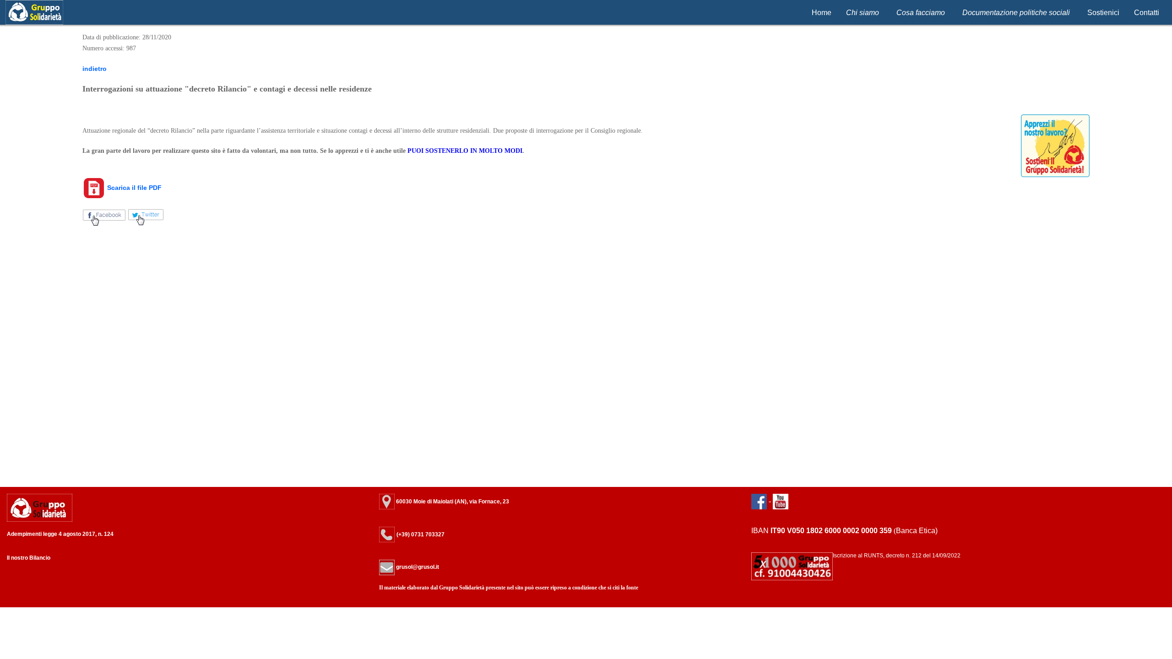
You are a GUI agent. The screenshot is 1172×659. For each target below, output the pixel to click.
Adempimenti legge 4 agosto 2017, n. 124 (60, 534)
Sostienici (1103, 12)
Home (821, 12)
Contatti (1146, 12)
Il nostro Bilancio (28, 558)
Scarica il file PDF (133, 187)
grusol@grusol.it (417, 567)
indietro (94, 68)
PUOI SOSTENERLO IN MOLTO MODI (464, 150)
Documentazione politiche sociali (1016, 12)
